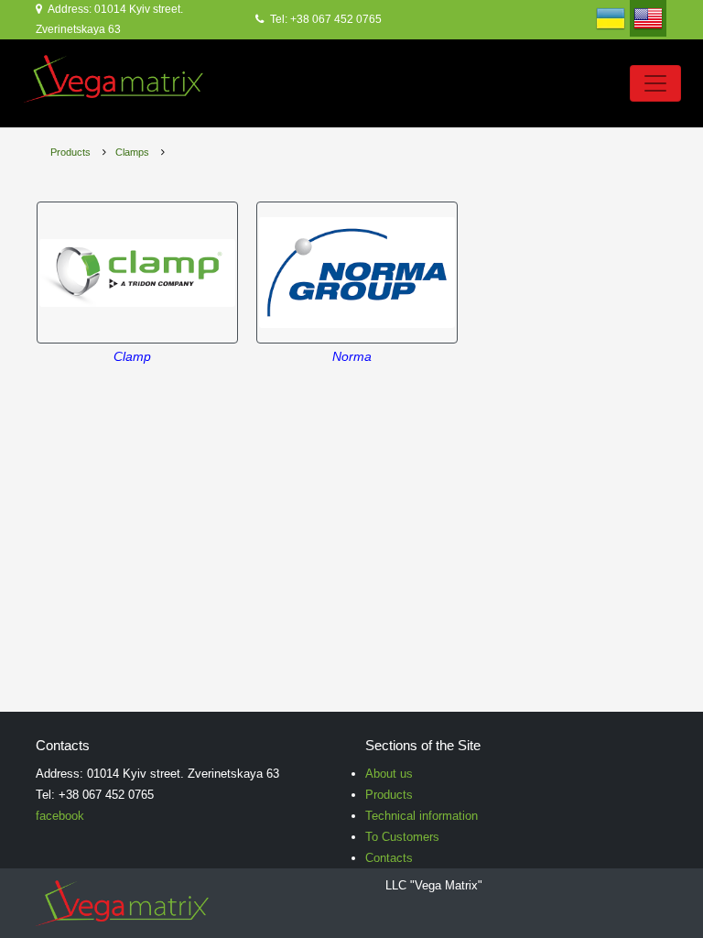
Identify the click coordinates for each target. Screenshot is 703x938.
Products (70, 152)
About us (389, 773)
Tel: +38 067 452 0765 (324, 19)
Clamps (132, 152)
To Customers (402, 837)
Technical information (421, 816)
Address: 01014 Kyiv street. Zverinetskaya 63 (109, 19)
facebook (60, 816)
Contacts (389, 858)
